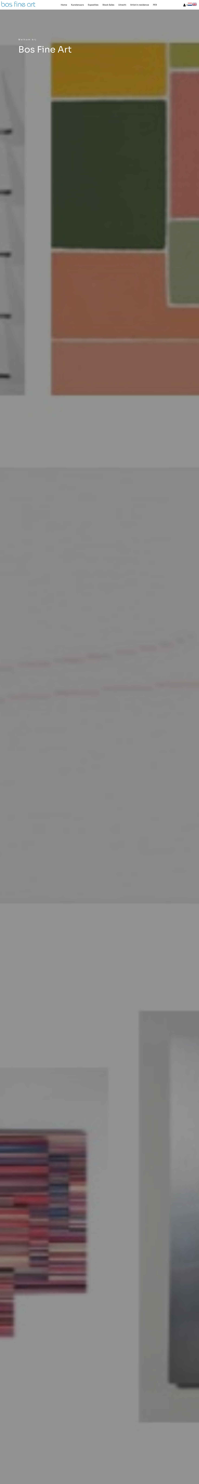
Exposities (93, 5)
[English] (194, 4)
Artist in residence (139, 5)
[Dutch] (190, 4)
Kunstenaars (77, 5)
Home (64, 5)
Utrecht (122, 5)
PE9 (155, 5)
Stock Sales (108, 5)
